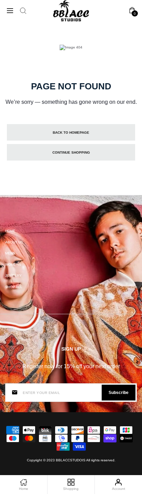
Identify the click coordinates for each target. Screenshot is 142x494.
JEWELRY (13, 275)
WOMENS (13, 264)
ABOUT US (14, 242)
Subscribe (119, 392)
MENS (10, 253)
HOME (10, 231)
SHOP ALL (13, 287)
